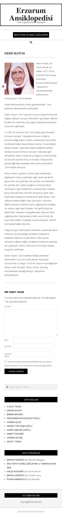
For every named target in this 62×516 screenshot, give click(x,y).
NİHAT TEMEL (14, 441)
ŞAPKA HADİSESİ (15, 459)
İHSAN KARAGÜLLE (17, 479)
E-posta (8, 347)
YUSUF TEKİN (14, 406)
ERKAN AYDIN (14, 410)
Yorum (8, 306)
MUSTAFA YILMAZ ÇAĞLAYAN (22, 463)
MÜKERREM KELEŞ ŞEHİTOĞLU (23, 418)
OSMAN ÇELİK (14, 422)
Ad (6, 340)
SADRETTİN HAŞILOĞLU (19, 425)
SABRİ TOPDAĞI (15, 433)
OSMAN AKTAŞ (14, 437)
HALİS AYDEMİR (15, 471)
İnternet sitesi (8, 355)
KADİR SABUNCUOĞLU (19, 429)
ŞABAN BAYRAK (15, 414)
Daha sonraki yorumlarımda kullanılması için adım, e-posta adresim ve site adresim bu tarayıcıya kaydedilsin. (29, 363)
